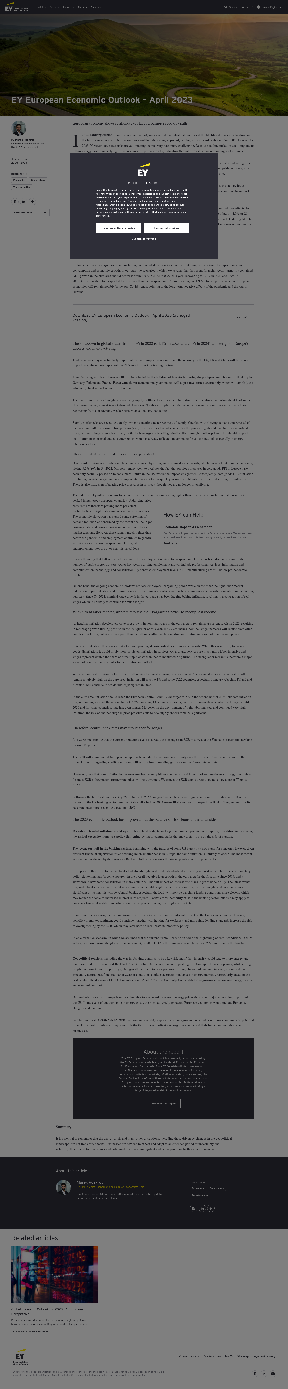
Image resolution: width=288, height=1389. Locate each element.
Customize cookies (144, 238)
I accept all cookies (166, 228)
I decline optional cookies (118, 228)
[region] (144, 206)
